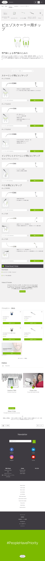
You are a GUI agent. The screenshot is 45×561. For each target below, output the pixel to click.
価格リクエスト (37, 100)
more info (4, 319)
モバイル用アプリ (22, 523)
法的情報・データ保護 (22, 519)
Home (3, 6)
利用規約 (22, 517)
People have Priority (8, 470)
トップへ (40, 425)
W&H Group (8, 468)
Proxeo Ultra (22, 502)
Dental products (22, 507)
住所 (12, 353)
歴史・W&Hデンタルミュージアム (8, 475)
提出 (34, 441)
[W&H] (5, 2)
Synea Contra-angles (22, 500)
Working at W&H (22, 470)
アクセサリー (16, 6)
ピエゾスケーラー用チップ (24, 6)
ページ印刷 (6, 425)
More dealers (11, 408)
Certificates (8, 476)
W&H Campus (22, 471)
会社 (8, 471)
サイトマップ (22, 514)
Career (22, 468)
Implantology (22, 505)
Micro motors (22, 489)
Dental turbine (22, 485)
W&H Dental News (22, 496)
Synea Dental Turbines (23, 498)
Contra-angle (22, 487)
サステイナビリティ (8, 473)
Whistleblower (22, 521)
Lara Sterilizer (22, 494)
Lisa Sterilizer (22, 492)
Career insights (22, 473)
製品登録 (37, 468)
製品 (6, 6)
